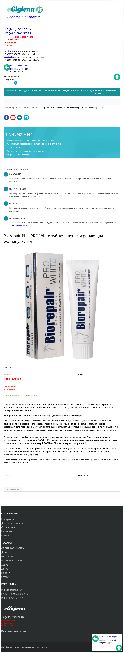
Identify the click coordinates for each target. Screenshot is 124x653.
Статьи (5, 577)
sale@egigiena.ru (11, 56)
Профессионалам (11, 560)
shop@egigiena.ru (11, 51)
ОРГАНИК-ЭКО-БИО (12, 548)
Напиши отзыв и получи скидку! (21, 395)
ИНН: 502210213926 (12, 598)
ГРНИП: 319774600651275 (16, 594)
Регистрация (23, 65)
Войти (13, 65)
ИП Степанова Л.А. (12, 589)
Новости (6, 573)
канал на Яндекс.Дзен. (20, 225)
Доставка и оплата (12, 523)
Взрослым (7, 556)
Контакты (6, 535)
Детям (4, 552)
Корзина (14, 68)
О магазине (8, 527)
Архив (4, 564)
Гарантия (6, 531)
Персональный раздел (13, 631)
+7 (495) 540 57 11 (17, 33)
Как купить (7, 519)
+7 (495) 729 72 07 (17, 29)
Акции (4, 568)
